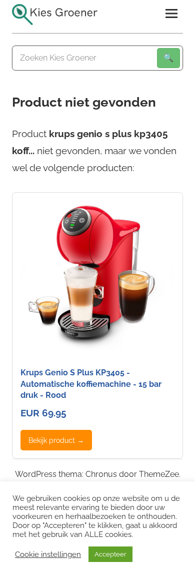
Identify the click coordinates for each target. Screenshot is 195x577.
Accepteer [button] (110, 554)
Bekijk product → (56, 440)
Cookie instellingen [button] (48, 554)
